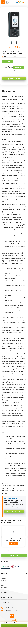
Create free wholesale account (14, 511)
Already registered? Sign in (14, 515)
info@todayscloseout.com (10, 610)
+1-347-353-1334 (23, 2)
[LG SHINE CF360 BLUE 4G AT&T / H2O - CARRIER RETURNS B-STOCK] (13, 532)
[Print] (16, 47)
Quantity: (14, 70)
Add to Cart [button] (15, 79)
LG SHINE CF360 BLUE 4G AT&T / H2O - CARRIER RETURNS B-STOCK (13, 539)
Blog (2, 585)
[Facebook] (10, 47)
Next (26, 537)
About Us (3, 580)
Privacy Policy (4, 587)
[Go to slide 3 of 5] (13, 550)
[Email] (13, 47)
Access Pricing (14, 555)
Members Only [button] (18, 67)
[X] (20, 47)
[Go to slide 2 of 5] (11, 550)
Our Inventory (4, 578)
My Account (4, 583)
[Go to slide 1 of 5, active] (8, 550)
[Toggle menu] (25, 2)
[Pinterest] (23, 47)
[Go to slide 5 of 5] (17, 550)
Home (2, 576)
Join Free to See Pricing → (14, 625)
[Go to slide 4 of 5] (15, 550)
